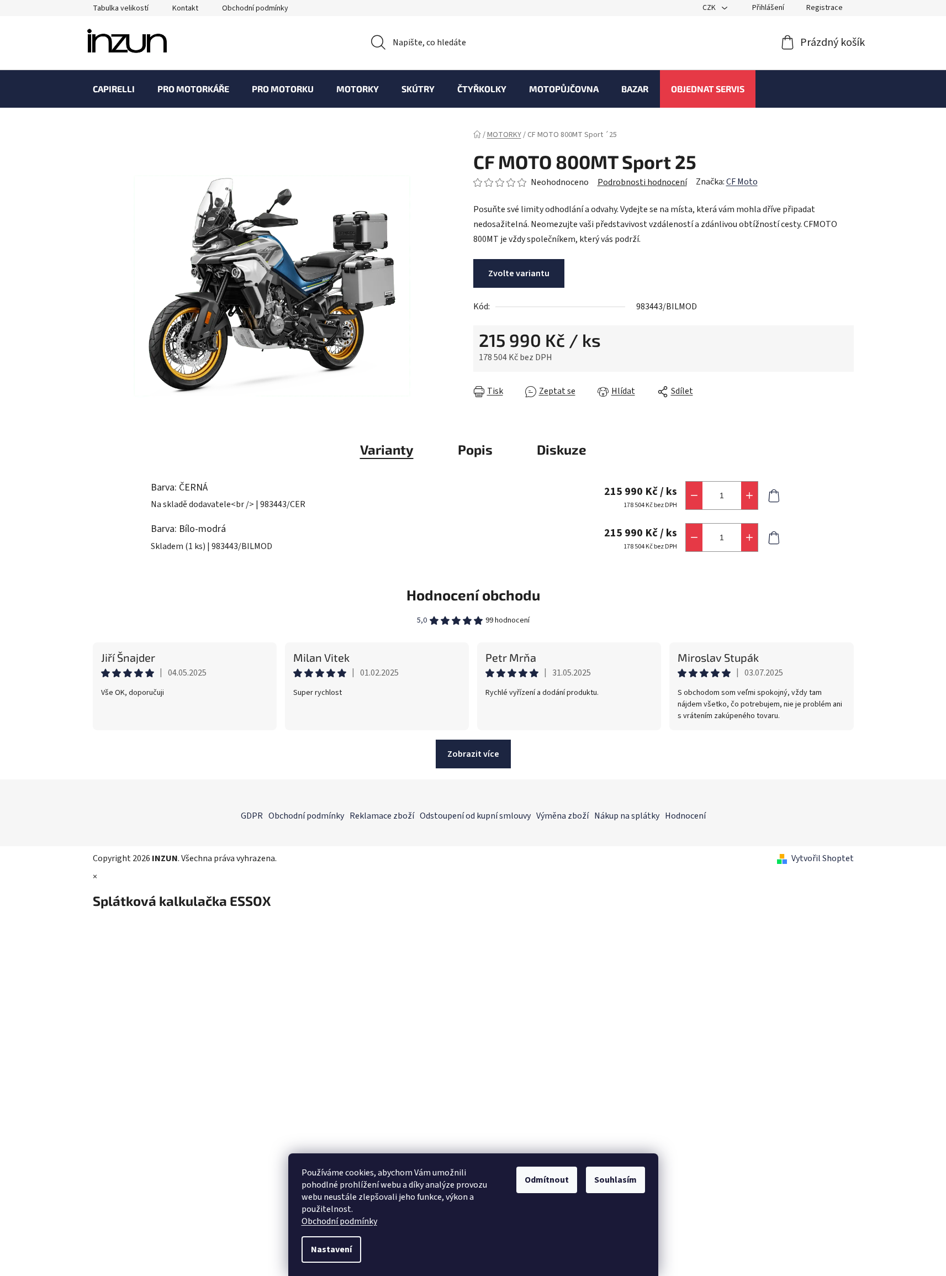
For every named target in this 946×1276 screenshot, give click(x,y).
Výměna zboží (562, 816)
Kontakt (185, 8)
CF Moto (742, 182)
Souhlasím (615, 1180)
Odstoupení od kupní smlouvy (475, 816)
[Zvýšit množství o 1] (749, 495)
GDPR (252, 816)
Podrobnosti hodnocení (642, 182)
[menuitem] (114, 89)
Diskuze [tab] (561, 449)
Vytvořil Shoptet (822, 858)
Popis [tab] (475, 449)
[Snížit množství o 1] (694, 495)
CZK (709, 7)
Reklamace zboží (382, 816)
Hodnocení (685, 816)
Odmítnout (547, 1180)
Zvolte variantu (518, 273)
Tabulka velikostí (121, 8)
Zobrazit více (473, 754)
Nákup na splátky (626, 816)
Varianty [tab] (387, 449)
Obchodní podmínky (339, 1221)
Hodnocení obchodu (473, 594)
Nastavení (331, 1249)
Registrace (824, 7)
